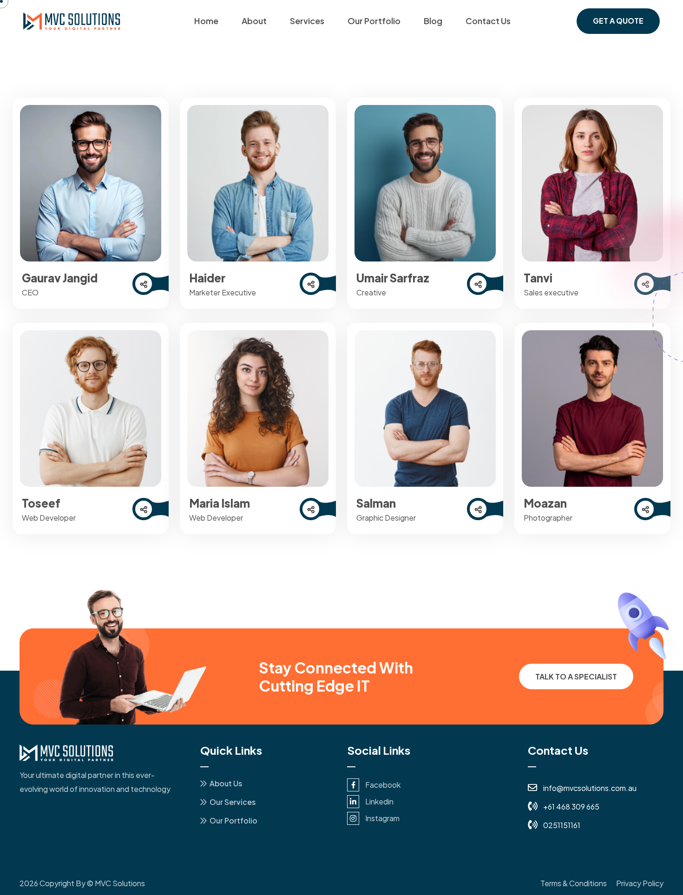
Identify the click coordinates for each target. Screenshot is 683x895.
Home (206, 20)
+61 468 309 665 (571, 806)
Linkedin (379, 801)
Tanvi (538, 278)
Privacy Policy (639, 883)
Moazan (545, 503)
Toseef (41, 503)
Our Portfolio (374, 20)
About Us (226, 783)
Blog (433, 20)
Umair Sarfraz (392, 278)
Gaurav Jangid (60, 278)
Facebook (383, 785)
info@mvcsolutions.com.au (590, 788)
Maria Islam (219, 503)
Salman (376, 503)
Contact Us (488, 20)
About (254, 20)
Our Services (233, 802)
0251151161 (561, 825)
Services (307, 20)
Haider (207, 278)
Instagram (382, 818)
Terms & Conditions (573, 883)
